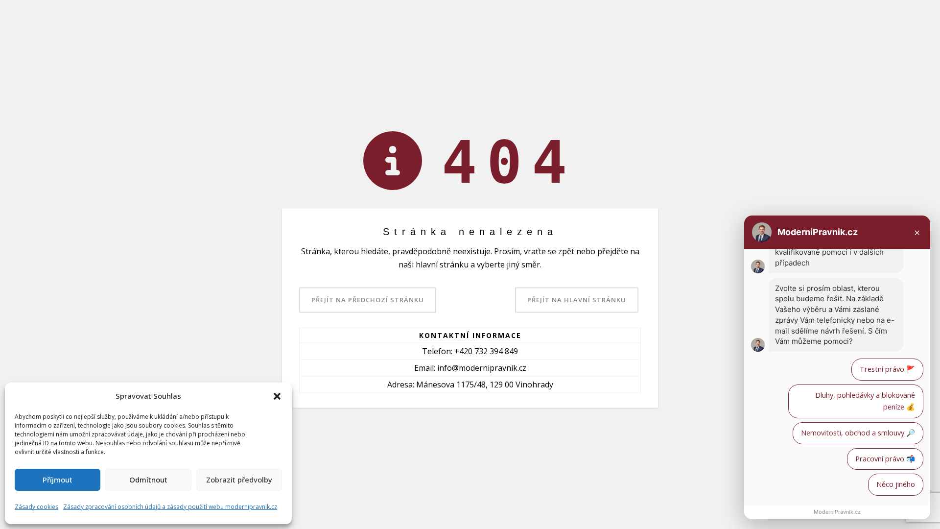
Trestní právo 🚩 (887, 369)
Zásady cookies (36, 507)
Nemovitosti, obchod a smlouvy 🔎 (858, 432)
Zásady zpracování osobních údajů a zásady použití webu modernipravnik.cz (170, 507)
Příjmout (57, 479)
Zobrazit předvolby (239, 479)
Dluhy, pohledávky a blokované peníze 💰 (865, 401)
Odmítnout (148, 479)
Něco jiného (895, 484)
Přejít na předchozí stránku (367, 299)
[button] (277, 396)
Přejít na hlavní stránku (576, 299)
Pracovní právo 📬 (885, 458)
